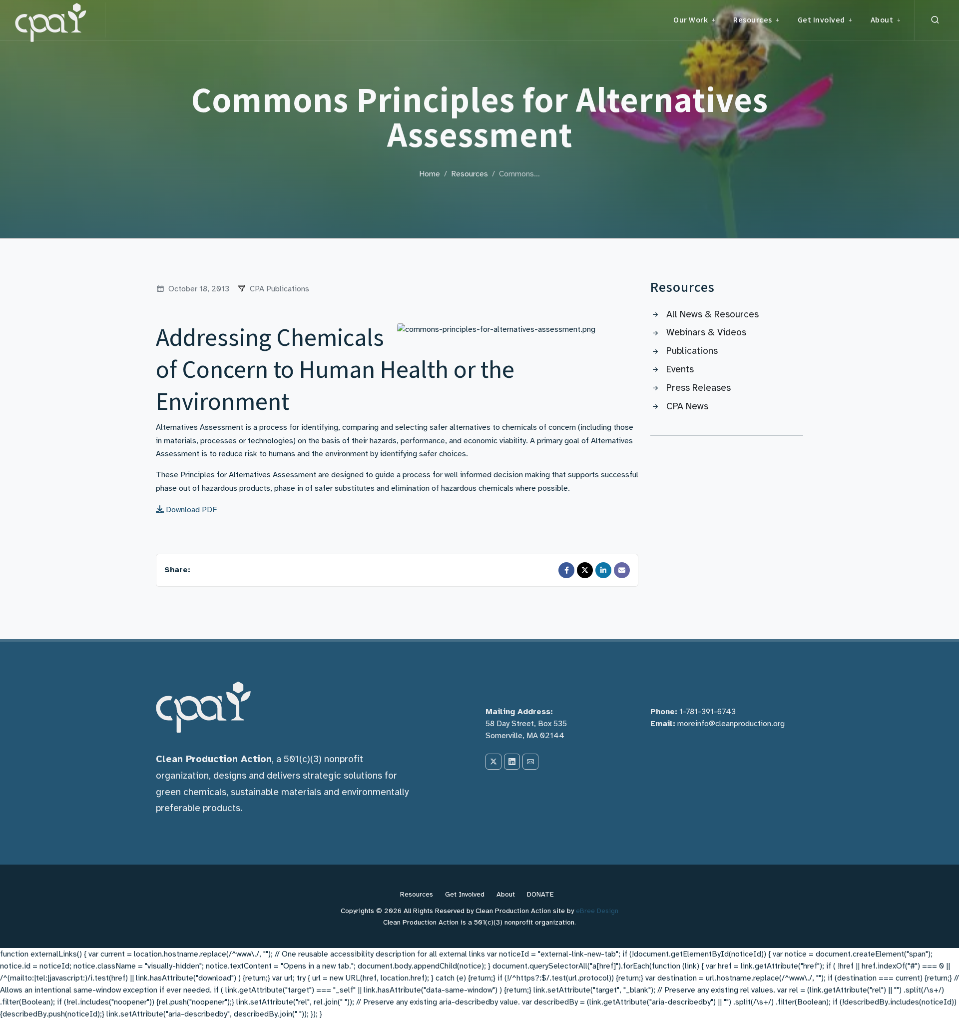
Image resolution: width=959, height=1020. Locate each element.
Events (680, 369)
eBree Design (597, 911)
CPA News (687, 406)
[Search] (935, 20)
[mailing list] (530, 762)
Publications (692, 351)
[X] (493, 762)
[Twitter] (585, 570)
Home (429, 174)
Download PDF (190, 510)
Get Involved (464, 894)
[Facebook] (566, 570)
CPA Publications (279, 289)
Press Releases (698, 388)
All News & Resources (712, 314)
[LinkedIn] (603, 570)
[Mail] (622, 570)
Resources (469, 174)
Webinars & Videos (706, 332)
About (505, 894)
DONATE (540, 894)
